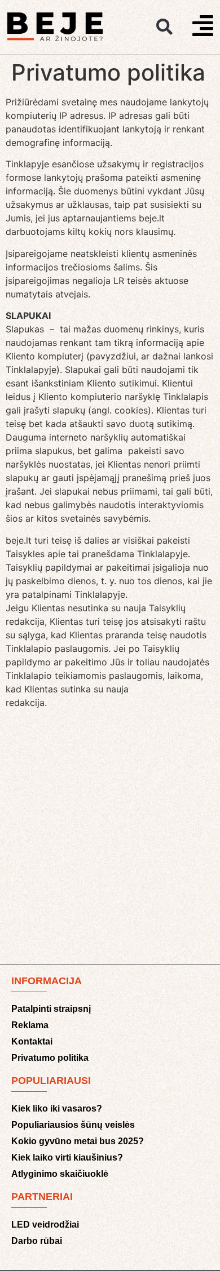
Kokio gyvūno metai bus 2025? (77, 1141)
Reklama (30, 1025)
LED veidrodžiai (45, 1224)
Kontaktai (31, 1041)
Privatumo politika (50, 1058)
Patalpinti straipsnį (51, 1009)
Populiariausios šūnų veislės (73, 1125)
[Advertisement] (110, 840)
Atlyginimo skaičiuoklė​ (59, 1174)
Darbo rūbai (36, 1241)
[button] (164, 27)
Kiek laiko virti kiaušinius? (67, 1157)
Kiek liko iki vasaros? (56, 1108)
